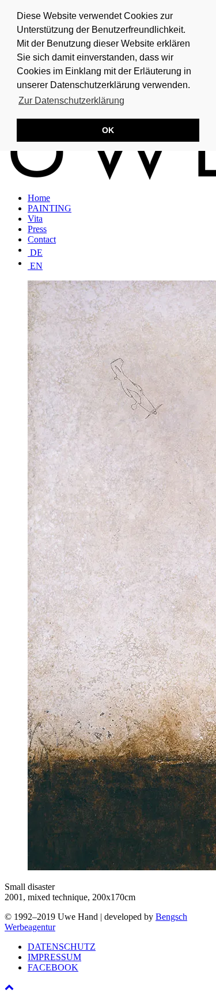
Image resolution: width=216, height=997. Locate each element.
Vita (35, 218)
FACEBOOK (53, 967)
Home (39, 198)
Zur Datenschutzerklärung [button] (71, 100)
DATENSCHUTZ (62, 946)
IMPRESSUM (54, 957)
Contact (42, 239)
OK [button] (108, 130)
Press (37, 229)
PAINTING (49, 208)
